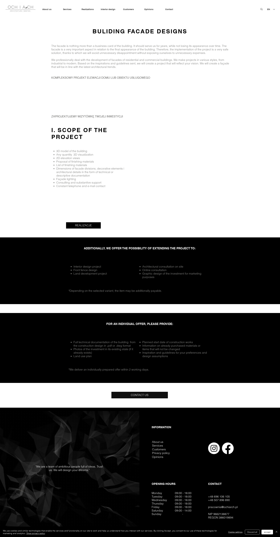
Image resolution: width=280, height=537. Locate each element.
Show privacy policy (35, 533)
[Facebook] (228, 448)
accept (267, 532)
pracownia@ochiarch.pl (223, 507)
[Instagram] (214, 448)
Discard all (252, 532)
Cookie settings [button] (235, 532)
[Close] (276, 532)
